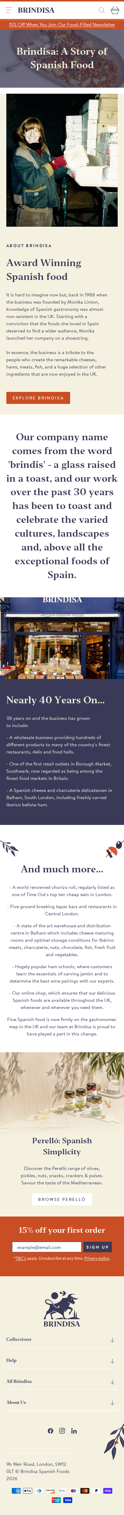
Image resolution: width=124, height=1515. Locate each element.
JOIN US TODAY (91, 784)
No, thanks (91, 810)
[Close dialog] (115, 723)
